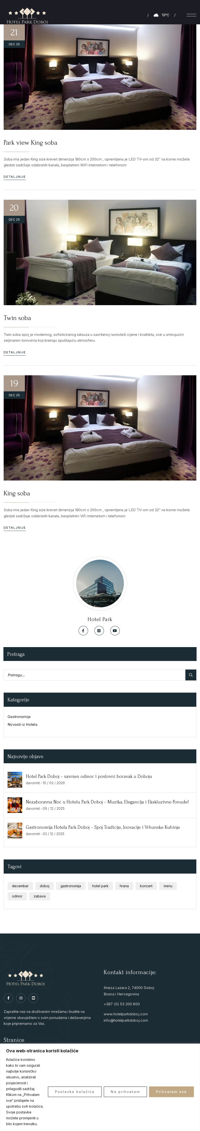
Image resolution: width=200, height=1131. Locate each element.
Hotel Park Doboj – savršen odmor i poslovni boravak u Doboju (89, 776)
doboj (44, 886)
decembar (20, 886)
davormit (33, 783)
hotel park (100, 886)
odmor (17, 896)
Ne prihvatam (125, 1092)
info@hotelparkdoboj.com (126, 1020)
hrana (124, 886)
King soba (17, 493)
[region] (100, 1087)
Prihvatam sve (171, 1092)
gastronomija (70, 886)
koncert (146, 886)
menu (168, 886)
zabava (40, 896)
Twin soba (17, 318)
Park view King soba (30, 142)
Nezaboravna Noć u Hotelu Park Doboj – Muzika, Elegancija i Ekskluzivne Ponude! (107, 802)
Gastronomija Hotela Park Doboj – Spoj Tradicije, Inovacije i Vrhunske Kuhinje (103, 827)
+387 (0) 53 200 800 (122, 1004)
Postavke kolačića (75, 1092)
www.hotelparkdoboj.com (126, 1014)
